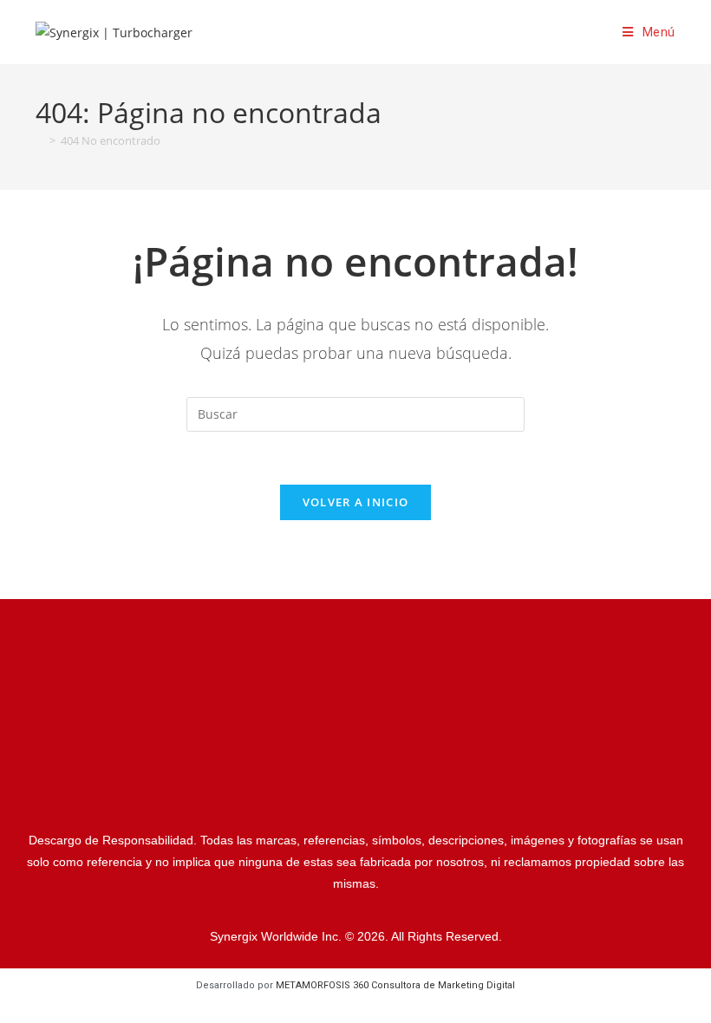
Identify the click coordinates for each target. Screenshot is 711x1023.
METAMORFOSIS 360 (395, 985)
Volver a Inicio (356, 502)
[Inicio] (40, 140)
